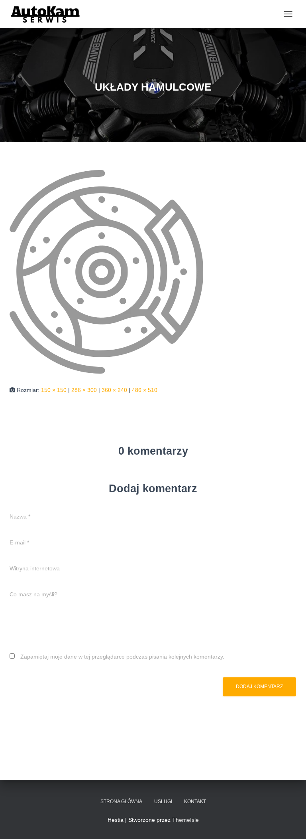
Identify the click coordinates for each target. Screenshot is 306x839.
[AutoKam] (49, 14)
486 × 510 (144, 390)
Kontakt (195, 801)
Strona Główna (121, 801)
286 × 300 (84, 390)
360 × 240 (114, 390)
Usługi (163, 801)
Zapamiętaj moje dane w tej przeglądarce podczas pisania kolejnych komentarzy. (122, 656)
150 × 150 (54, 390)
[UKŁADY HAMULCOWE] (106, 271)
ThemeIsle (185, 820)
